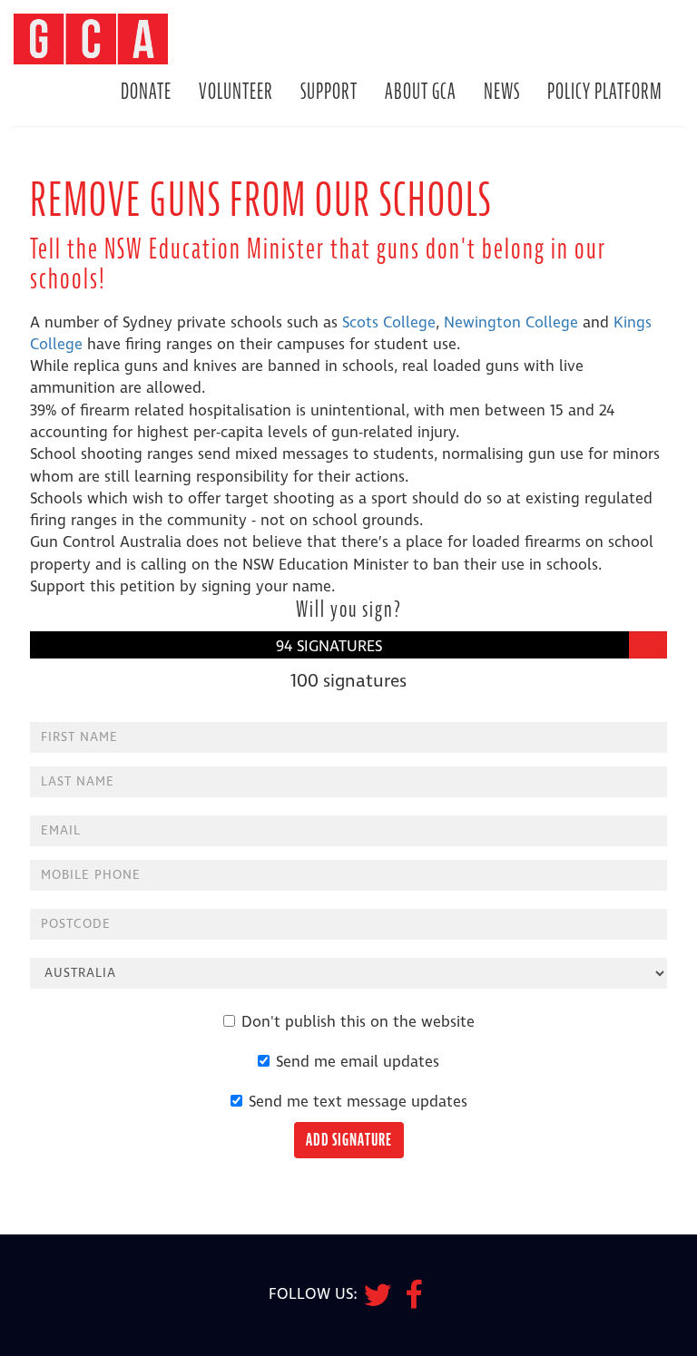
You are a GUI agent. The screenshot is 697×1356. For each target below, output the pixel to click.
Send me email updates (357, 1062)
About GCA (420, 91)
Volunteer (236, 91)
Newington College (511, 323)
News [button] (502, 91)
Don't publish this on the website (358, 1022)
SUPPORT (329, 91)
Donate (146, 91)
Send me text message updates (358, 1102)
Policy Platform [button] (605, 91)
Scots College (389, 323)
